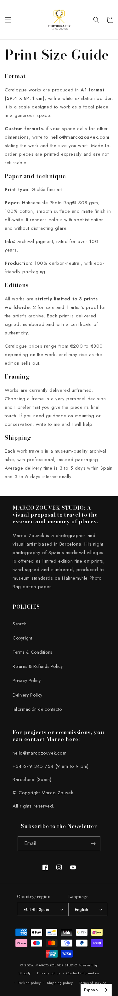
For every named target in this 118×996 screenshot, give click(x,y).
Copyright (22, 638)
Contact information (82, 973)
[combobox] (96, 990)
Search (20, 624)
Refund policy (29, 982)
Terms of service (92, 982)
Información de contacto (37, 709)
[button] (8, 20)
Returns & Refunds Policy (38, 666)
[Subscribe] (93, 843)
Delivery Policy (27, 695)
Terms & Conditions (32, 652)
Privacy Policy (27, 680)
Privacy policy (48, 973)
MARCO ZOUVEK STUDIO (56, 965)
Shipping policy (60, 982)
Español (91, 990)
